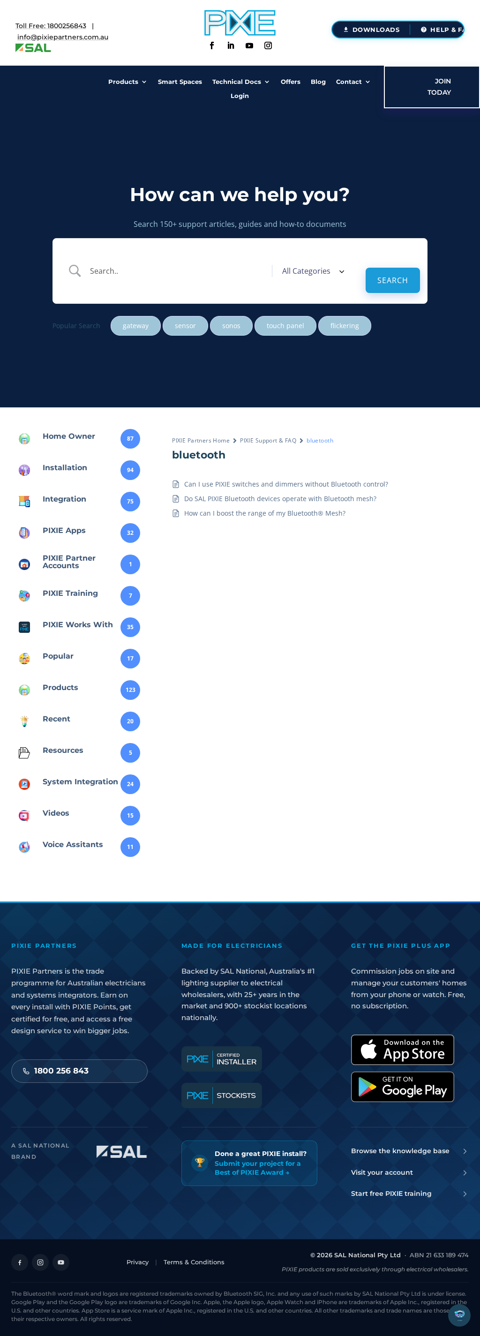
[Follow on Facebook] (211, 45)
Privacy (138, 1262)
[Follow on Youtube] (249, 45)
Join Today (439, 87)
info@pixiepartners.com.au (62, 37)
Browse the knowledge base (400, 1151)
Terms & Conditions (194, 1262)
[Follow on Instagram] (268, 45)
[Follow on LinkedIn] (230, 45)
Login (240, 95)
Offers (290, 81)
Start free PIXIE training (391, 1193)
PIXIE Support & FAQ (268, 440)
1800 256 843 (61, 1070)
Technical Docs (236, 81)
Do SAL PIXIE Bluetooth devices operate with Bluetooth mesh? (280, 498)
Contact (349, 81)
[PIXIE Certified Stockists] (221, 1095)
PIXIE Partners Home (201, 440)
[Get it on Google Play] (402, 1087)
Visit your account (382, 1172)
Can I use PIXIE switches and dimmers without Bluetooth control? (286, 484)
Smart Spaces (180, 81)
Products (123, 81)
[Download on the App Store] (402, 1050)
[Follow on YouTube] (60, 1262)
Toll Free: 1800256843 (50, 26)
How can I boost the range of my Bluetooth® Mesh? (264, 513)
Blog (318, 81)
